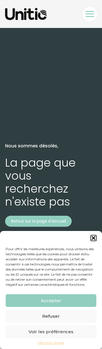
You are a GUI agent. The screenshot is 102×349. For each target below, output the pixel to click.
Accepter (51, 300)
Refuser (51, 316)
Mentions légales (51, 343)
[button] (93, 238)
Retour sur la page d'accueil (38, 221)
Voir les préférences (51, 331)
